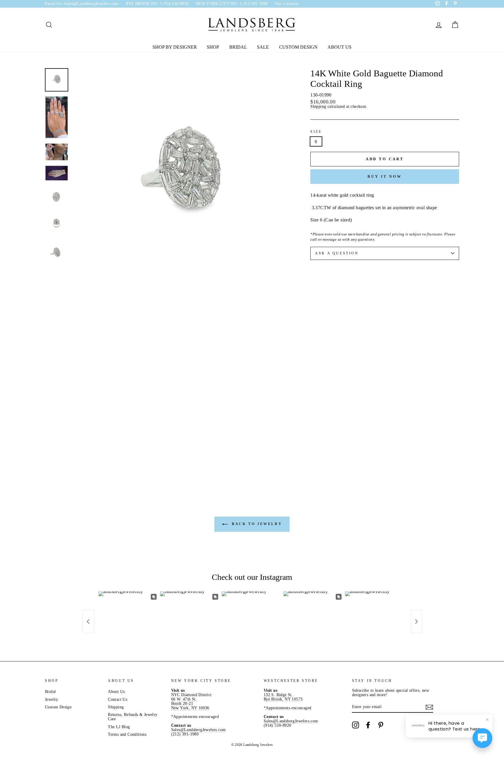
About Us (339, 47)
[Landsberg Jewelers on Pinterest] (380, 724)
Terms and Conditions (127, 734)
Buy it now (385, 176)
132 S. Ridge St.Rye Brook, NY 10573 (283, 697)
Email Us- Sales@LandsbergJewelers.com (82, 3)
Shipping (318, 107)
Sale (263, 47)
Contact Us (117, 699)
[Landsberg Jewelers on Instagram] (355, 724)
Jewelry (51, 699)
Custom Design (298, 47)
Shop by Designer (175, 47)
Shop (213, 47)
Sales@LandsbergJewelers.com (198, 730)
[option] (182, 177)
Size (316, 132)
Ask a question (336, 253)
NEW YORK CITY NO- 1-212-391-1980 (232, 3)
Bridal (238, 47)
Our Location (287, 3)
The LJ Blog (119, 727)
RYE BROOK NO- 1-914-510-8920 (157, 3)
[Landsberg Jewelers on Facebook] (368, 724)
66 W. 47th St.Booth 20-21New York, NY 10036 (190, 703)
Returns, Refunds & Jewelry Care (132, 716)
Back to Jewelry (256, 524)
